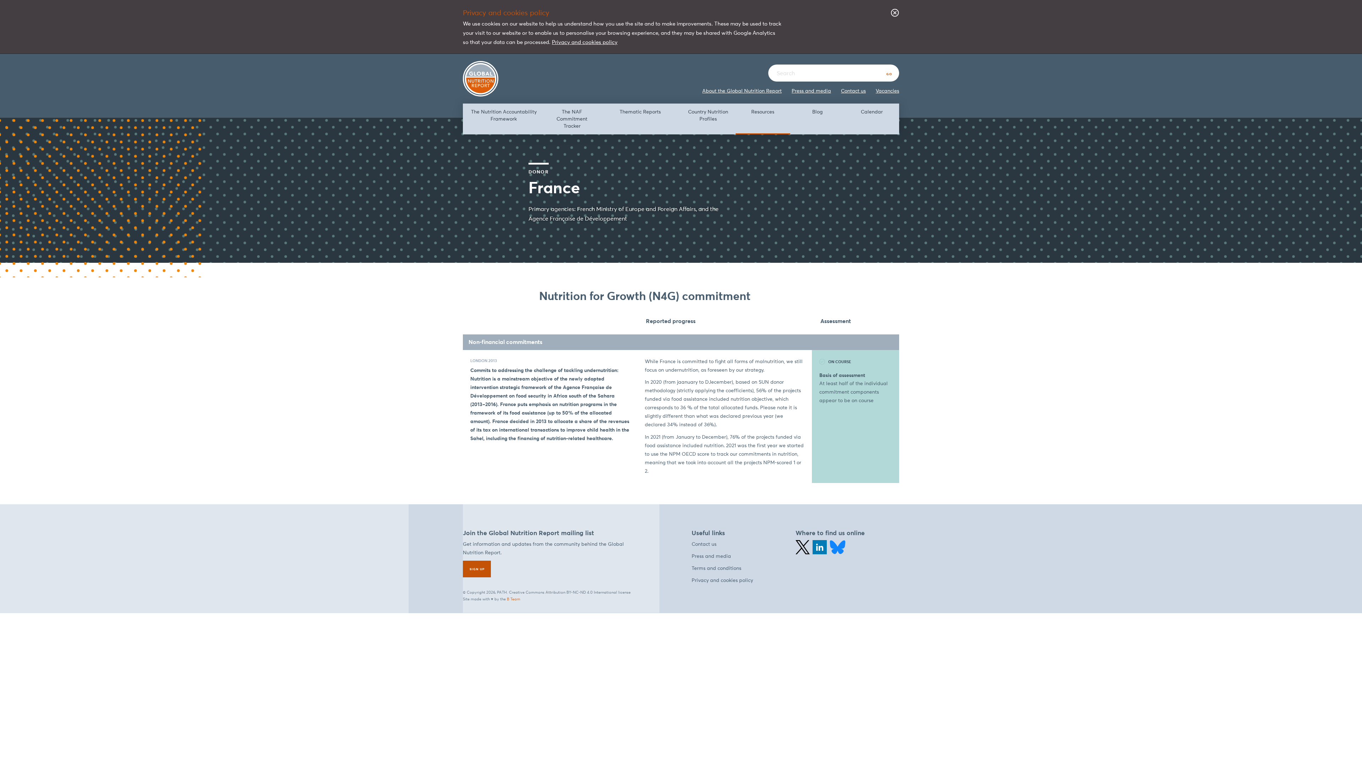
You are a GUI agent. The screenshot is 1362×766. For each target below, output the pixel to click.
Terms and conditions (716, 568)
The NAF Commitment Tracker (572, 119)
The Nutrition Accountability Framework (504, 115)
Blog (817, 112)
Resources (762, 112)
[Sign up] (477, 569)
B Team (513, 598)
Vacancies (887, 91)
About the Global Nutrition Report (742, 91)
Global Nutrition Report (480, 78)
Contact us (853, 91)
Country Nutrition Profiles (708, 115)
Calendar (872, 112)
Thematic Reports (640, 112)
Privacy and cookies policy (585, 42)
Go (889, 74)
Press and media (811, 91)
